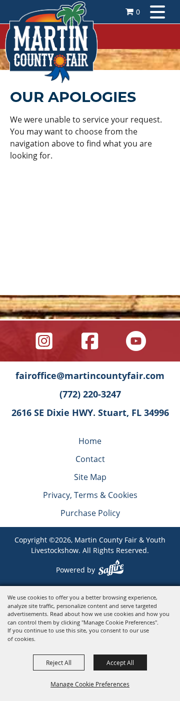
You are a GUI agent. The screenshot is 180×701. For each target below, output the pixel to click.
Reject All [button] (59, 662)
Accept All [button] (120, 662)
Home (90, 441)
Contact (90, 459)
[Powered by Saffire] (111, 569)
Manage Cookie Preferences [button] (90, 684)
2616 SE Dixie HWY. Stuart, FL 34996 (90, 412)
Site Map (90, 477)
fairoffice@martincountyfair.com (90, 376)
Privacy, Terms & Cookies (90, 495)
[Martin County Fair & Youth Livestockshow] (51, 42)
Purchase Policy (90, 513)
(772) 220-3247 (90, 394)
